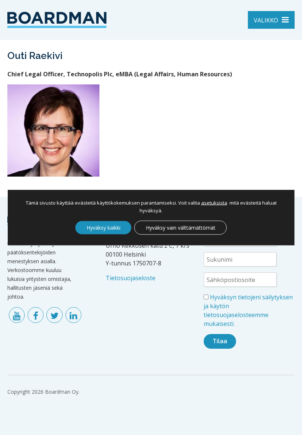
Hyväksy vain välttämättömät (180, 227)
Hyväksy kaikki (103, 227)
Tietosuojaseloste (130, 278)
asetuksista (214, 202)
